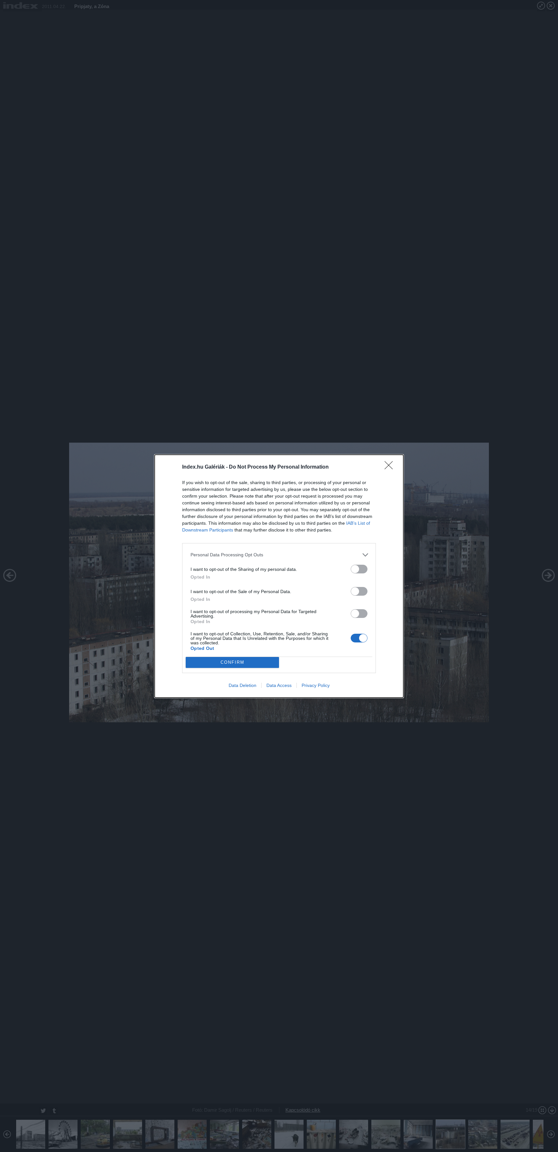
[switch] (359, 569)
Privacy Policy (316, 685)
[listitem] (279, 554)
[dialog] (279, 576)
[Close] (391, 467)
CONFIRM (232, 662)
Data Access (279, 685)
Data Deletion (242, 685)
